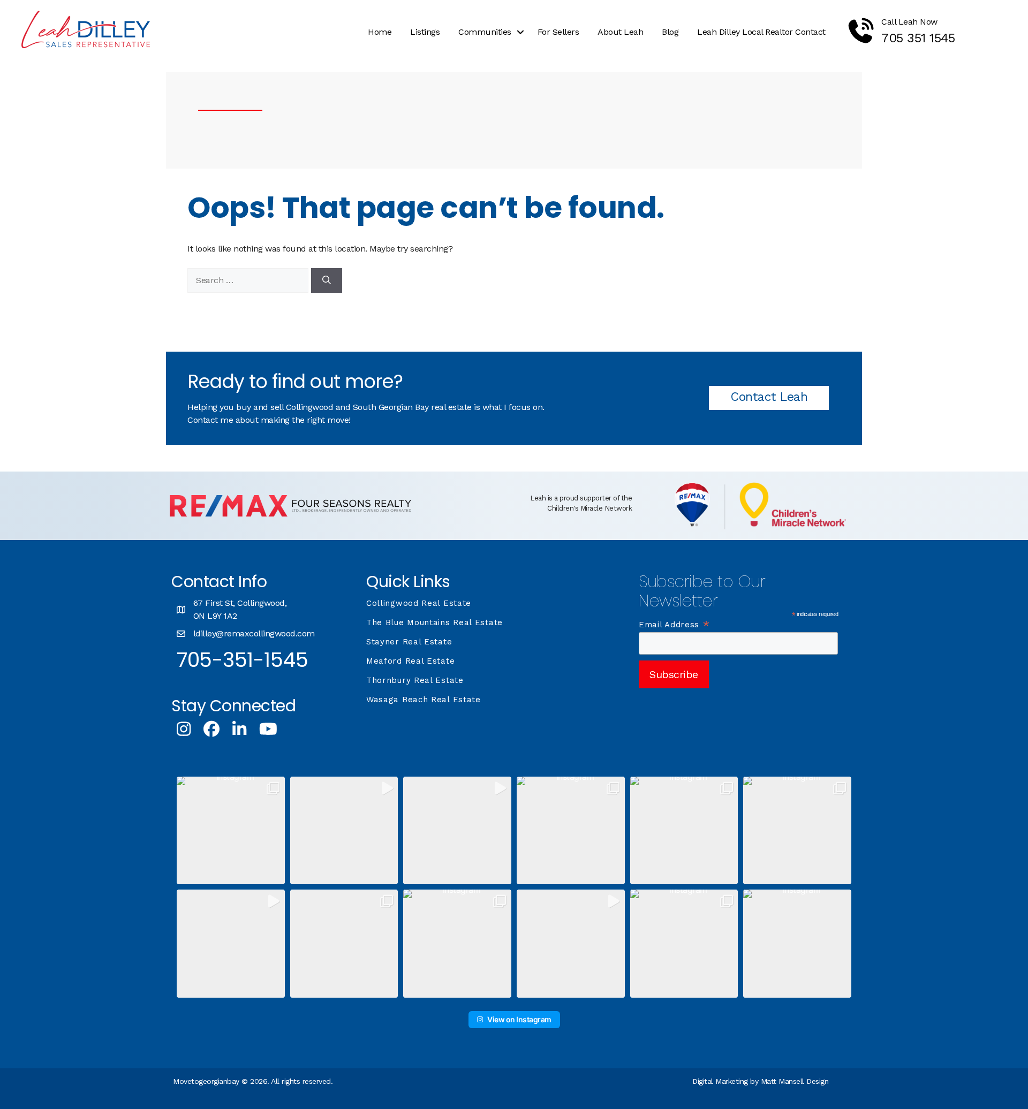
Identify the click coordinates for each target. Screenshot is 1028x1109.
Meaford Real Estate (410, 661)
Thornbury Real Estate (415, 680)
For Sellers (558, 32)
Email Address (674, 625)
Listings (425, 32)
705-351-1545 (242, 659)
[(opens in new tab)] (290, 513)
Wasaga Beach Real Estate (423, 699)
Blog (670, 32)
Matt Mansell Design (795, 1081)
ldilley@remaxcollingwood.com (254, 633)
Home (379, 32)
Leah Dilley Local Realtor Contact (761, 32)
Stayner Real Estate (409, 642)
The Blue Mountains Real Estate (434, 622)
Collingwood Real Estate (418, 603)
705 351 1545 (918, 38)
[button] (520, 32)
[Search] (326, 280)
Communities (484, 32)
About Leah (620, 32)
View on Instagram (519, 1019)
